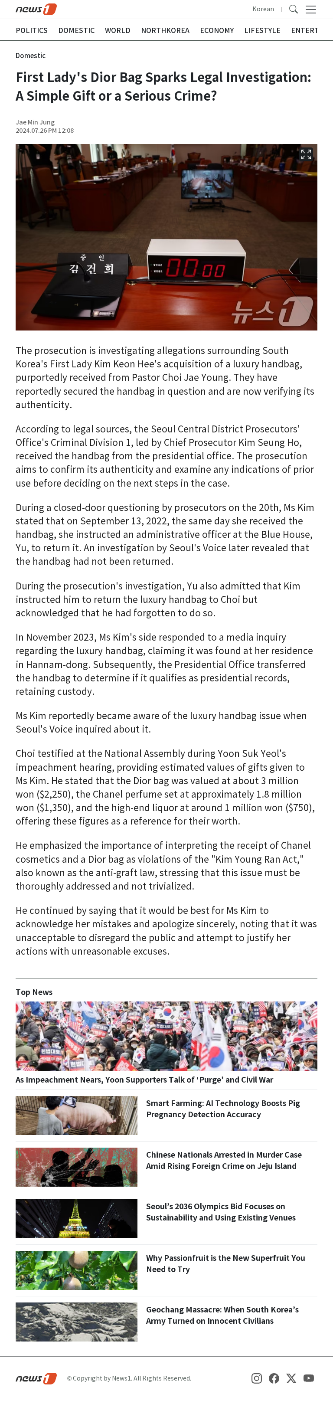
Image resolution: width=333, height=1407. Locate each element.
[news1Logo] (36, 1378)
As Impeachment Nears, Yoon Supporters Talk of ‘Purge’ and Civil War (144, 1080)
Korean (263, 9)
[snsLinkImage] (256, 1378)
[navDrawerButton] (310, 9)
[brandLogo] (36, 8)
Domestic (31, 56)
